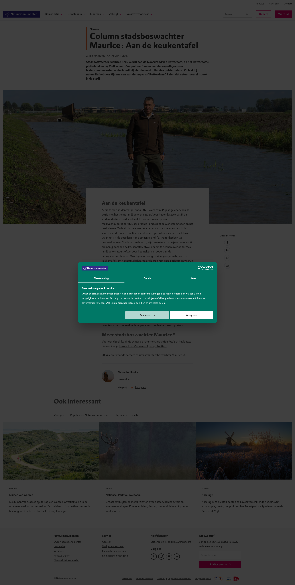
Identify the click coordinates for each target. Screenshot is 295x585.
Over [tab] (193, 278)
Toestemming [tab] (101, 278)
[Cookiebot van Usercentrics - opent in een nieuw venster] (199, 268)
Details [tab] (147, 278)
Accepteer (191, 315)
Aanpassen (145, 315)
